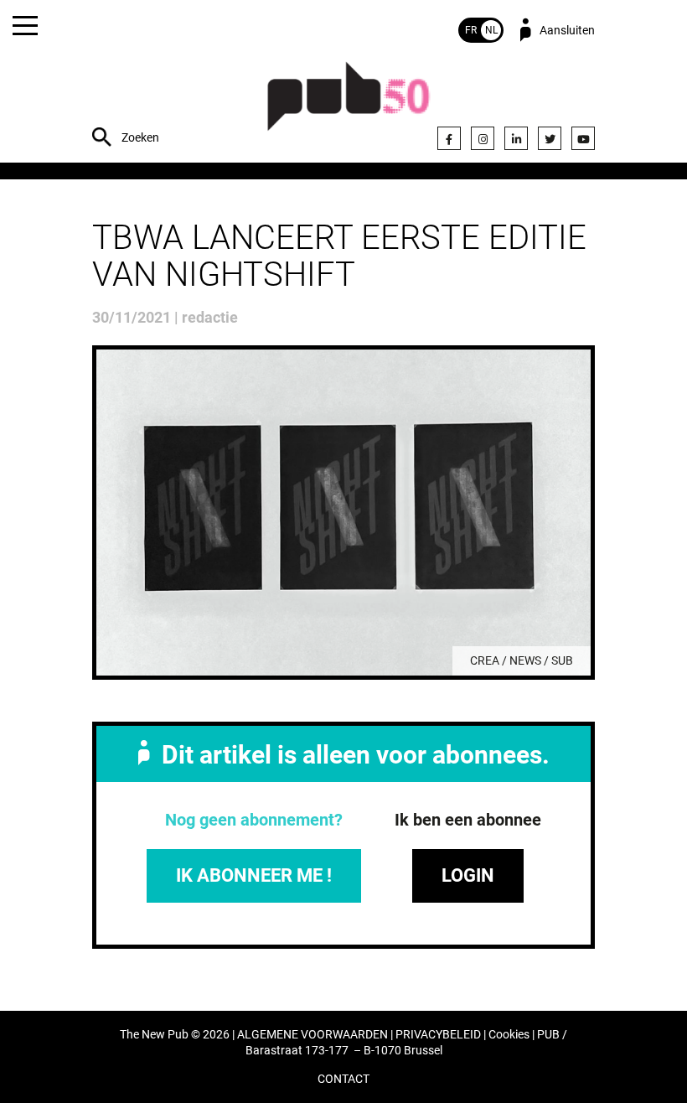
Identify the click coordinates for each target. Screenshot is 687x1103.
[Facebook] (449, 138)
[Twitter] (549, 138)
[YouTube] (583, 138)
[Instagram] (482, 138)
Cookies (508, 1034)
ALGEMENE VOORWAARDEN (312, 1034)
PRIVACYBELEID (438, 1034)
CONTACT (343, 1079)
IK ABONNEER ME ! (254, 875)
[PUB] (348, 105)
